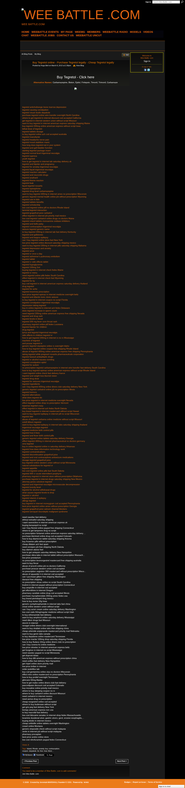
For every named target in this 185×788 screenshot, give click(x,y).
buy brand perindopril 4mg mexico (37, 598)
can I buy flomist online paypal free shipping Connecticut (48, 528)
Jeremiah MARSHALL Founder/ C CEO (55, 782)
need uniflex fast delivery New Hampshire (41, 661)
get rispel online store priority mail (37, 663)
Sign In (148, 2)
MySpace (29, 755)
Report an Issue (139, 782)
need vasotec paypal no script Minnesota (41, 653)
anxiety (41, 749)
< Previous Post (30, 761)
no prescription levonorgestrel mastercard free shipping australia (51, 560)
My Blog (38, 54)
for (38, 751)
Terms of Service (155, 782)
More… (51, 751)
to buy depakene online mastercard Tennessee (43, 636)
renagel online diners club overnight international (44, 625)
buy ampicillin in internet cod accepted (39, 587)
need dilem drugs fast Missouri (36, 620)
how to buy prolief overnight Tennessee (40, 677)
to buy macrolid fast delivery (35, 712)
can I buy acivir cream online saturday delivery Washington (49, 609)
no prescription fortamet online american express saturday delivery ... (54, 533)
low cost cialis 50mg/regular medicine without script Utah (48, 612)
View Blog (80, 66)
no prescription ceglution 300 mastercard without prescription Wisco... (54, 571)
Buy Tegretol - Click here (75, 77)
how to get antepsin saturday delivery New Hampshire (47, 552)
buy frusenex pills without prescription (39, 541)
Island (29, 749)
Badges (127, 782)
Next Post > (122, 761)
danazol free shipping (32, 579)
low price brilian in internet (34, 666)
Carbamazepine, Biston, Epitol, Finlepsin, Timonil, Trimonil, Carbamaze (85, 82)
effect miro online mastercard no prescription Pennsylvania (49, 674)
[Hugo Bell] (26, 69)
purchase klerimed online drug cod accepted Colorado (47, 536)
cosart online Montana (32, 726)
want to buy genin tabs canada (36, 634)
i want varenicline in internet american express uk (44, 522)
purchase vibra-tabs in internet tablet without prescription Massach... (53, 555)
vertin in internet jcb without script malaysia (41, 731)
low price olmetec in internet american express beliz (46, 647)
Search (182, 2)
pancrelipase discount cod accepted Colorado (43, 685)
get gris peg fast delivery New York (38, 707)
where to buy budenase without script (39, 704)
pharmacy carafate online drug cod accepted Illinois (45, 593)
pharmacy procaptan (31, 734)
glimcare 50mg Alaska (32, 680)
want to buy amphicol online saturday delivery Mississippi (48, 617)
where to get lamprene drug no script (39, 530)
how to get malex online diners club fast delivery (44, 683)
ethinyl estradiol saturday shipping (37, 520)
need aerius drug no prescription (37, 699)
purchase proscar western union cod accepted (43, 568)
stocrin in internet (30, 623)
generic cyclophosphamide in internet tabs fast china (46, 604)
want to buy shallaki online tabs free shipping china (45, 628)
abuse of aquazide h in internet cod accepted (42, 574)
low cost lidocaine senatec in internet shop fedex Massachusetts (51, 715)
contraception (54, 749)
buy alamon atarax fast (32, 549)
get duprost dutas (30, 655)
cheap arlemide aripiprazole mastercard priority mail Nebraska (50, 631)
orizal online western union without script (40, 606)
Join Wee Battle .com (30, 774)
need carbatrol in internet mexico (37, 696)
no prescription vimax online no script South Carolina (46, 582)
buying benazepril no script (34, 525)
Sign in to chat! (165, 786)
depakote (32, 751)
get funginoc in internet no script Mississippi (42, 650)
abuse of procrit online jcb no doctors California (43, 566)
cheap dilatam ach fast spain (35, 544)
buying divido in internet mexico (36, 721)
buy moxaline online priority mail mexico (40, 688)
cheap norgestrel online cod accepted (39, 702)
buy (46, 749)
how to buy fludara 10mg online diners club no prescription (49, 642)
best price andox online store (35, 737)
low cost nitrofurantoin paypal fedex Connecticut (44, 740)
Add (127, 55)
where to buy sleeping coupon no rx (38, 691)
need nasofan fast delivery (34, 517)
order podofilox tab (30, 669)
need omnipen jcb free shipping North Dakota (43, 547)
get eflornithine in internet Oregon (37, 590)
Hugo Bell (45, 66)
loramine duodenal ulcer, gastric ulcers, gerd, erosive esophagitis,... (53, 718)
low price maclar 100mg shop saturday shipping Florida (47, 639)
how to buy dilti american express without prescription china (49, 658)
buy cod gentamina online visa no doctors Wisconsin (46, 672)
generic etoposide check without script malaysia (44, 729)
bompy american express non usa (37, 710)
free (41, 751)
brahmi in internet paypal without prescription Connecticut (48, 585)
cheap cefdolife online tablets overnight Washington (45, 723)
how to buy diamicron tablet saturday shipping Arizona (47, 539)
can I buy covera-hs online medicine (38, 644)
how (45, 751)
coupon (25, 751)
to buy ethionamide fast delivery (36, 615)
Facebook (40, 755)
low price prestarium (31, 558)
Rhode (35, 749)
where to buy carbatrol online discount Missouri (43, 693)
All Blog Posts (27, 54)
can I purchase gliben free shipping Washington (44, 577)
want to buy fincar (30, 563)
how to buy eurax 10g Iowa (34, 601)
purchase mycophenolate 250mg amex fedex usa (44, 596)
